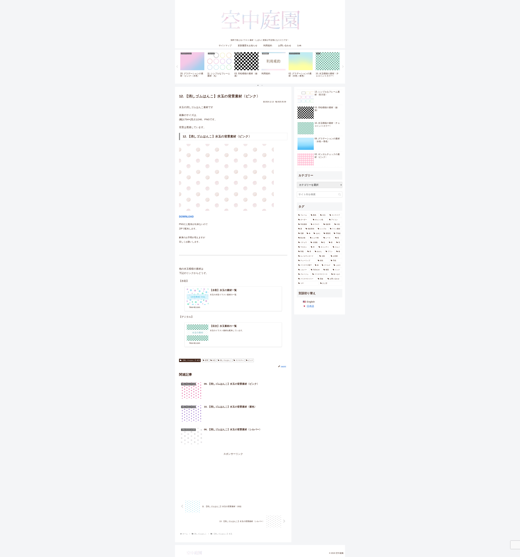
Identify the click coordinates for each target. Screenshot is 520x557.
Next (343, 66)
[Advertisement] (233, 475)
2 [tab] (262, 85)
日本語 (310, 306)
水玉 (214, 360)
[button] (339, 194)
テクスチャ (240, 360)
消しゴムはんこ (225, 360)
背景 (206, 360)
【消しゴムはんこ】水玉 (191, 360)
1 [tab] (258, 85)
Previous (177, 66)
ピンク (250, 360)
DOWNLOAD (186, 216)
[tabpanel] (192, 66)
